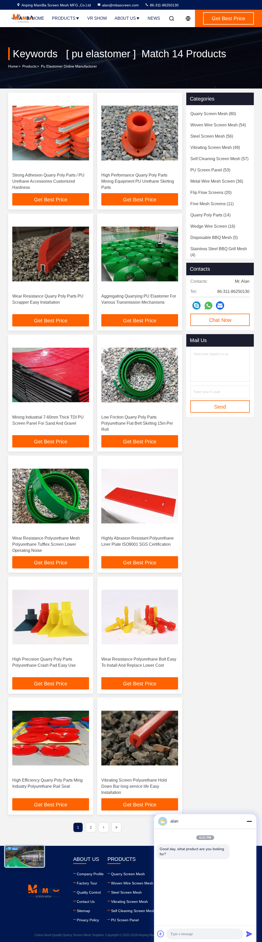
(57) (219, 159)
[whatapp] (208, 305)
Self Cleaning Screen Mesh (133, 911)
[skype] (196, 305)
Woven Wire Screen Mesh (132, 883)
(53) (210, 170)
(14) (210, 215)
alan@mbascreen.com (120, 5)
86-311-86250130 (164, 5)
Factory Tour (87, 883)
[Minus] (249, 821)
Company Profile (90, 874)
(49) (215, 147)
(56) (211, 136)
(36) (216, 181)
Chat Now (220, 320)
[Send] (249, 933)
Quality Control (89, 892)
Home (38, 18)
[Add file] (160, 933)
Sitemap (83, 911)
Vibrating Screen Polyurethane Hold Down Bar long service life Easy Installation (134, 786)
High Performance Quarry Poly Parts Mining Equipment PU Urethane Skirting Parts (137, 181)
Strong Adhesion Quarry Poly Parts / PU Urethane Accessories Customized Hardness (48, 181)
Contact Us (86, 902)
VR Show (97, 18)
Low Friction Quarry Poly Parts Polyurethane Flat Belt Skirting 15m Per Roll (137, 423)
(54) (218, 125)
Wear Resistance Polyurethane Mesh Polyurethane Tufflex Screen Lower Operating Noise (46, 544)
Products (63, 18)
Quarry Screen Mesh (128, 874)
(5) (214, 237)
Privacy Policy (88, 920)
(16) (212, 226)
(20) (211, 192)
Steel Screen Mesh (126, 892)
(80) (213, 114)
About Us (125, 18)
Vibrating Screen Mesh (129, 902)
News (154, 18)
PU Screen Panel (125, 920)
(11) (212, 204)
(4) (218, 252)
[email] (220, 305)
